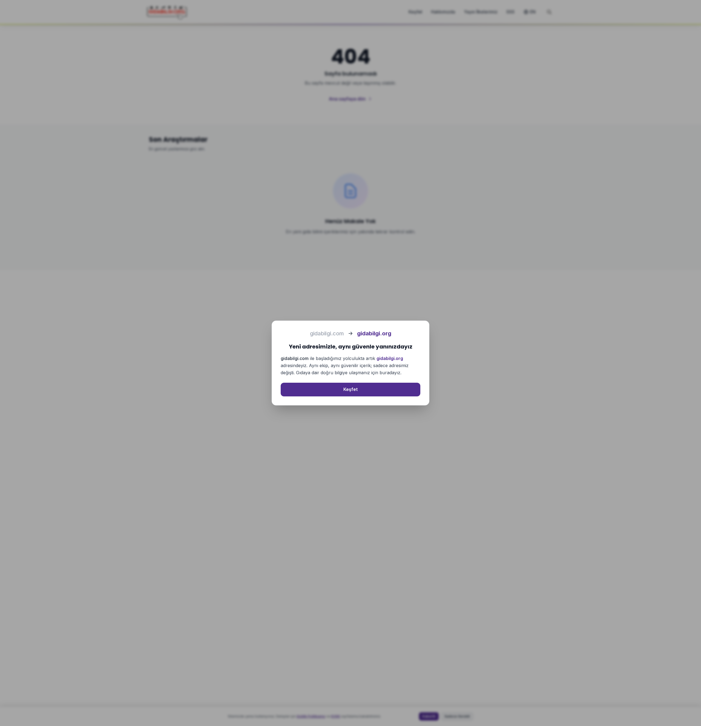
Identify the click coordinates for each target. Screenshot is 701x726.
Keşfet (350, 389)
